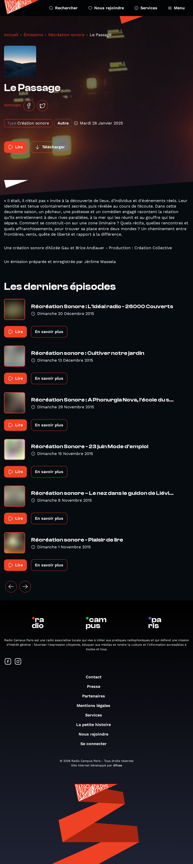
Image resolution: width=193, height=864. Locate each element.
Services (148, 8)
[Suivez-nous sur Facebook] (8, 661)
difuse (117, 765)
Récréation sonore (66, 34)
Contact (94, 677)
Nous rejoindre (109, 8)
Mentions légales (93, 705)
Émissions (33, 34)
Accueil (11, 34)
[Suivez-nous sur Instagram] (18, 661)
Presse (93, 686)
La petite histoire (93, 724)
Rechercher (66, 8)
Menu (179, 8)
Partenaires (93, 696)
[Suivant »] (25, 586)
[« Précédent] (11, 586)
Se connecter (93, 743)
